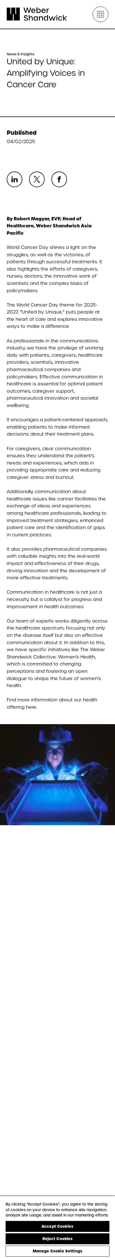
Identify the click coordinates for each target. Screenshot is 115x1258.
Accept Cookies (57, 1226)
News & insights (20, 54)
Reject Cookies (57, 1238)
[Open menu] (100, 14)
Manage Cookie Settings (57, 1251)
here (31, 707)
